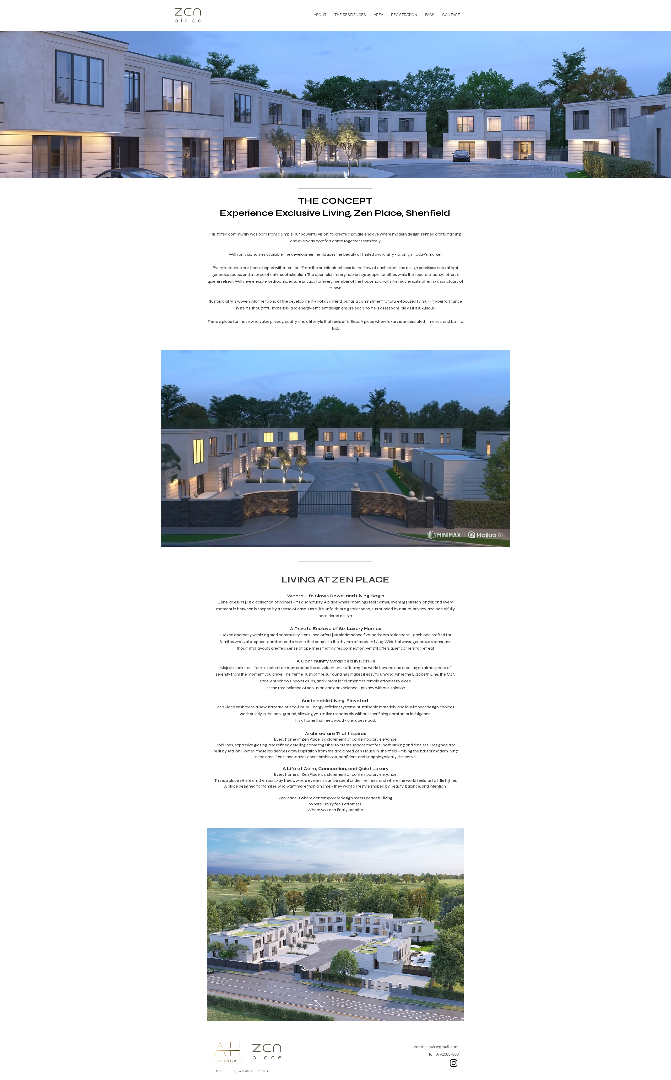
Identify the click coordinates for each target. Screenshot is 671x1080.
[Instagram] (453, 1063)
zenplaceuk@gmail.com (436, 1046)
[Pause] (167, 539)
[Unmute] (176, 539)
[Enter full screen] (503, 539)
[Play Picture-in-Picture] (494, 539)
